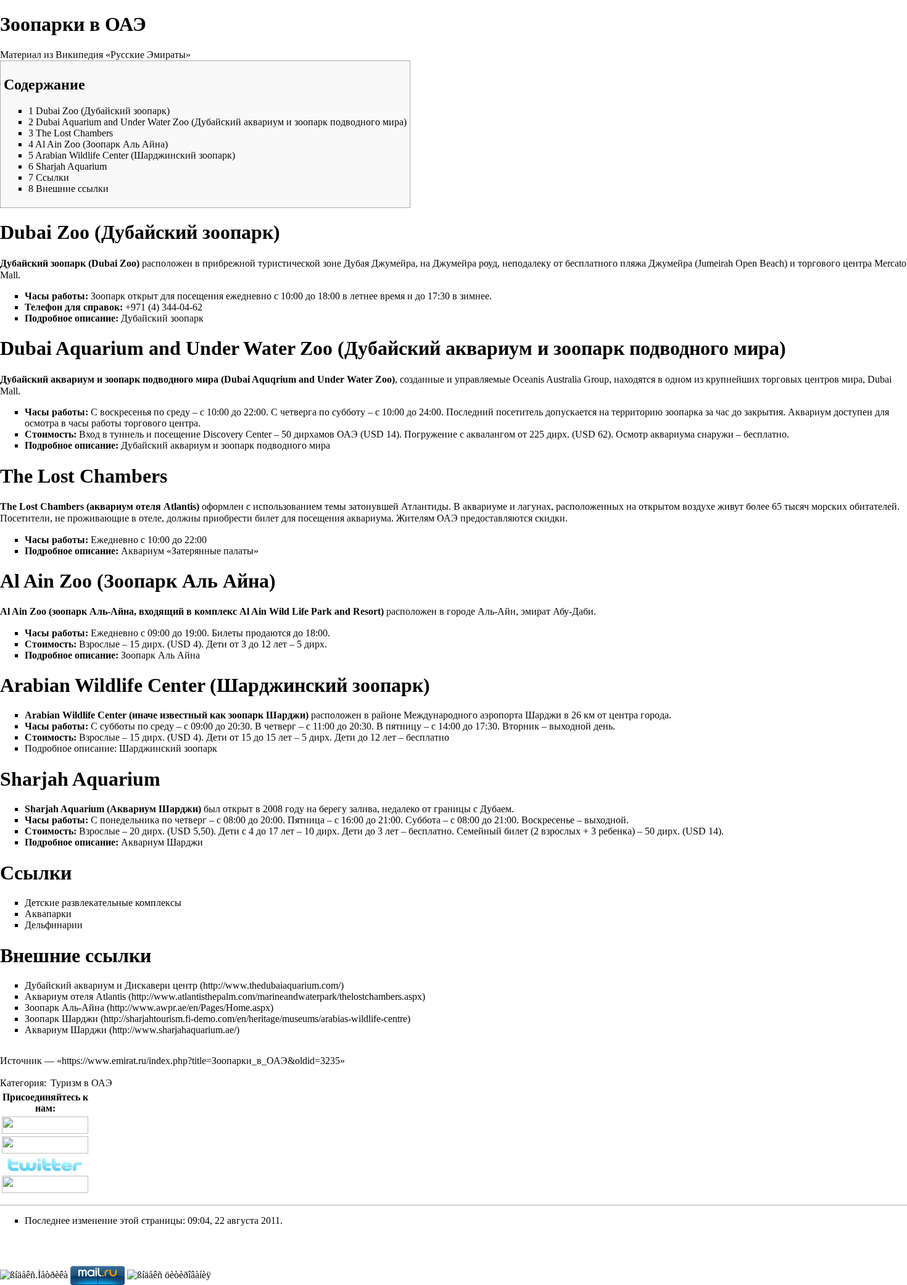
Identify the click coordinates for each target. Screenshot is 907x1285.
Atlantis (180, 506)
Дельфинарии (54, 925)
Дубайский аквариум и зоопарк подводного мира (225, 445)
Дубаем (495, 809)
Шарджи (285, 715)
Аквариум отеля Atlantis (75, 996)
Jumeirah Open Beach (741, 263)
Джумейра (393, 263)
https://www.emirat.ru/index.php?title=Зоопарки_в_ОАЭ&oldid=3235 (201, 1060)
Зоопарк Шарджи (61, 1018)
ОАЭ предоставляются (484, 518)
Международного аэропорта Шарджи (482, 715)
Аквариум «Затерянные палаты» (190, 551)
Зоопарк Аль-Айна (64, 1007)
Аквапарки (48, 914)
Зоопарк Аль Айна (160, 655)
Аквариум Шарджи (162, 842)
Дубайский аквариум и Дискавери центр (111, 985)
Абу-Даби (573, 611)
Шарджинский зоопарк (168, 748)
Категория (22, 1083)
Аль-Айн (497, 611)
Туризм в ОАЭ (81, 1083)
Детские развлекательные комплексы (103, 902)
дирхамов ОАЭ (326, 434)
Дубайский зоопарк (162, 318)
